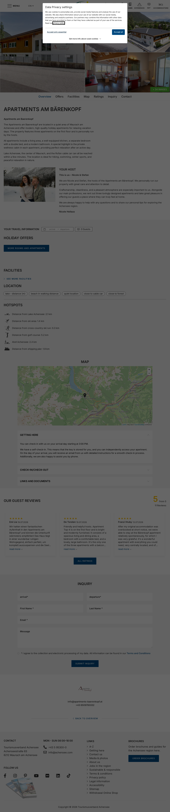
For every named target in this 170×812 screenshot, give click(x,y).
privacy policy (58, 23)
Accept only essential (56, 32)
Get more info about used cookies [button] (83, 39)
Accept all (118, 32)
